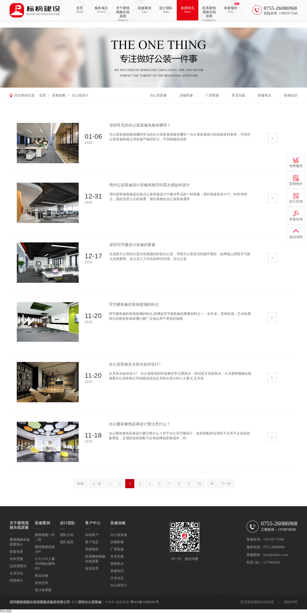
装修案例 (144, 9)
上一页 (96, 483)
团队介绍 (66, 535)
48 (212, 483)
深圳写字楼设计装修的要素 (132, 245)
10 (199, 483)
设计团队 (166, 9)
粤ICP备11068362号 (144, 602)
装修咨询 (296, 219)
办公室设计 (80, 95)
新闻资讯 (187, 9)
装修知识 (290, 95)
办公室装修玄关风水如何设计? (134, 364)
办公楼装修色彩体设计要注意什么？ (139, 424)
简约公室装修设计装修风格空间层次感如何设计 (149, 185)
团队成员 (66, 542)
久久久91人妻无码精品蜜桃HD (45, 563)
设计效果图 (43, 590)
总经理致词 (18, 566)
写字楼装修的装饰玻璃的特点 (134, 304)
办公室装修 (158, 95)
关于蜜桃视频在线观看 (123, 13)
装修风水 (264, 95)
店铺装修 (186, 95)
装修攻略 (58, 95)
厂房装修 (212, 95)
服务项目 (101, 9)
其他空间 (41, 583)
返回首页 (92, 568)
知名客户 (92, 535)
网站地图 (6, 611)
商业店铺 (41, 575)
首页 (79, 9)
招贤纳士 (16, 580)
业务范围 (16, 559)
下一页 (226, 483)
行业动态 (117, 578)
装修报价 (230, 9)
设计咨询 (296, 201)
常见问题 (238, 95)
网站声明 (290, 602)
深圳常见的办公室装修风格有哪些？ (140, 125)
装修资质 (16, 551)
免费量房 (296, 166)
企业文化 (16, 573)
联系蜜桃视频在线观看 (209, 13)
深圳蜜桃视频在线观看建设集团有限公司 (40, 602)
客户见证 (92, 542)
